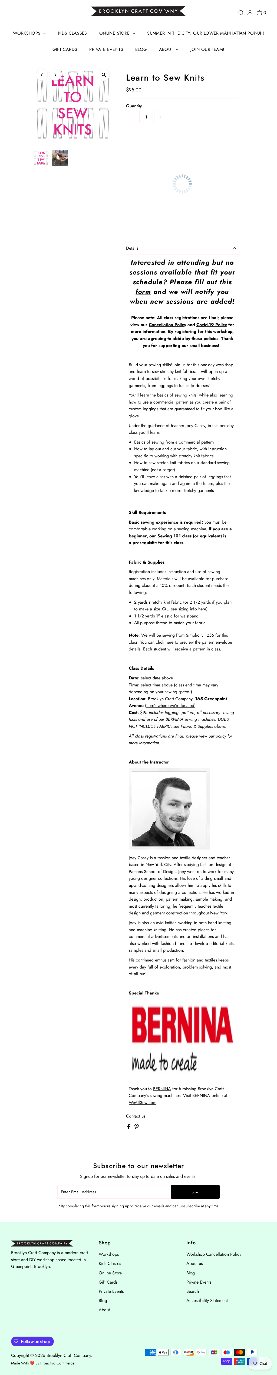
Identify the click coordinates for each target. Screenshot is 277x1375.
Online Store (115, 33)
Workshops (27, 33)
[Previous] (42, 75)
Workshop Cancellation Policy (213, 1254)
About (166, 49)
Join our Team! (207, 49)
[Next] (55, 75)
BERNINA (162, 1089)
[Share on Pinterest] (136, 1128)
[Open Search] (241, 12)
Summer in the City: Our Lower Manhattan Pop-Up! (205, 33)
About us (194, 1263)
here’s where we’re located (170, 705)
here (202, 609)
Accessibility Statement (207, 1300)
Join (195, 1192)
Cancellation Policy (167, 325)
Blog (141, 49)
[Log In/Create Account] (250, 12)
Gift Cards (64, 49)
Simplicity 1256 (200, 635)
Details (132, 248)
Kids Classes (72, 33)
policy (221, 736)
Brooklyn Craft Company (69, 1355)
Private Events (106, 49)
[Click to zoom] (104, 75)
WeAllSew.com (142, 1102)
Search (192, 1291)
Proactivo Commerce (57, 1363)
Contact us (135, 1116)
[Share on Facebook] (129, 1128)
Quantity (134, 106)
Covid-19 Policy (211, 325)
